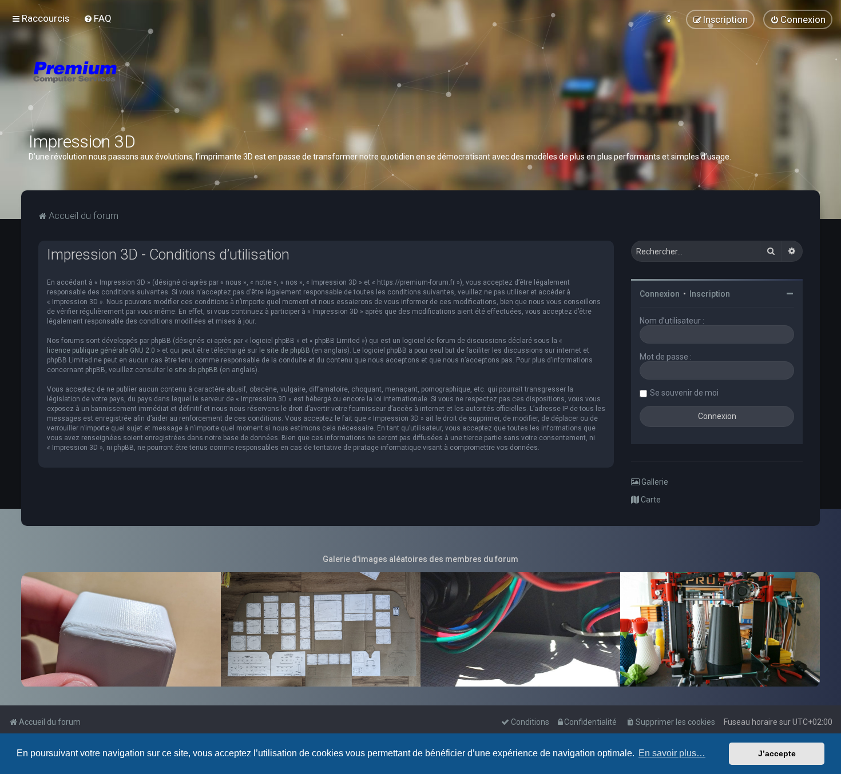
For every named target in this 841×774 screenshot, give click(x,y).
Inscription (709, 293)
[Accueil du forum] (143, 85)
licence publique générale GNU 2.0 (101, 350)
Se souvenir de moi (684, 392)
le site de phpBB (284, 350)
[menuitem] (97, 18)
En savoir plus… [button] (671, 753)
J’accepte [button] (777, 753)
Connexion (660, 293)
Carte (650, 499)
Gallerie (654, 481)
